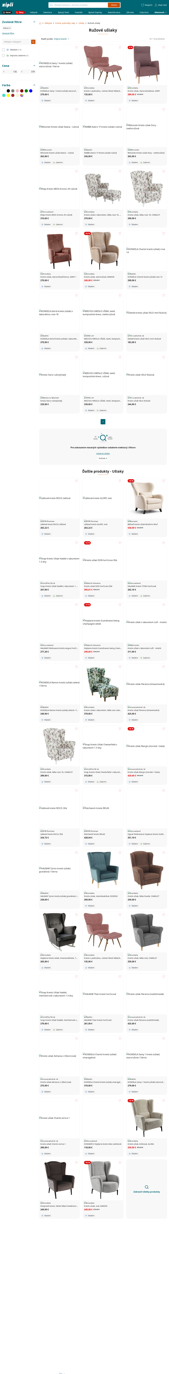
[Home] (7, 5)
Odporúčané (60, 38)
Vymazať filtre (8, 33)
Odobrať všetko (103, 453)
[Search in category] (33, 42)
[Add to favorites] (76, 47)
